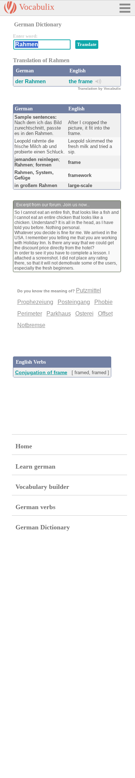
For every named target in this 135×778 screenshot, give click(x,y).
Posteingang (74, 302)
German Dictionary (42, 527)
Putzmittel (88, 290)
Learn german (35, 466)
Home (23, 446)
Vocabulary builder (42, 486)
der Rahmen (30, 81)
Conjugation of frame (41, 372)
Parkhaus (58, 313)
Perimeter (29, 313)
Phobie (103, 302)
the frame (81, 81)
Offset (105, 313)
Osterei (84, 313)
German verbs (35, 507)
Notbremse (31, 325)
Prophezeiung (35, 302)
